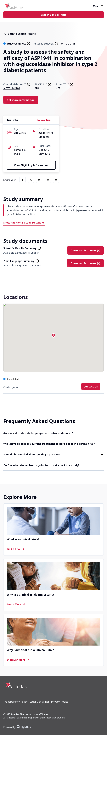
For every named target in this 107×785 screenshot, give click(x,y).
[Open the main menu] (102, 6)
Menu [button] (96, 6)
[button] (53, 335)
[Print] (56, 180)
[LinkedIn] (39, 180)
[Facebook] (23, 180)
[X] (31, 180)
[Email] (48, 180)
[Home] (13, 6)
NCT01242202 (11, 88)
